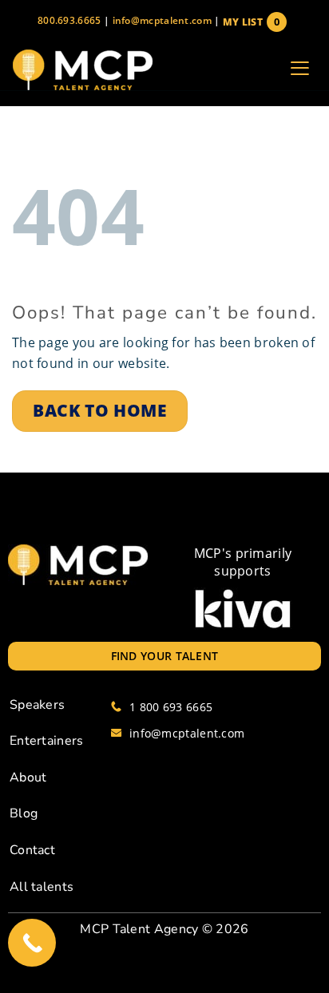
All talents (41, 887)
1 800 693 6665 (170, 706)
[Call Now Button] (32, 943)
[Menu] (300, 70)
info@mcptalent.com (162, 20)
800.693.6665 (69, 20)
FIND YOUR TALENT (165, 655)
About (28, 777)
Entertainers (47, 741)
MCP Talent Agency (139, 929)
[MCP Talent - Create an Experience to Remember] (82, 69)
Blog (24, 813)
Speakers (37, 705)
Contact (32, 850)
